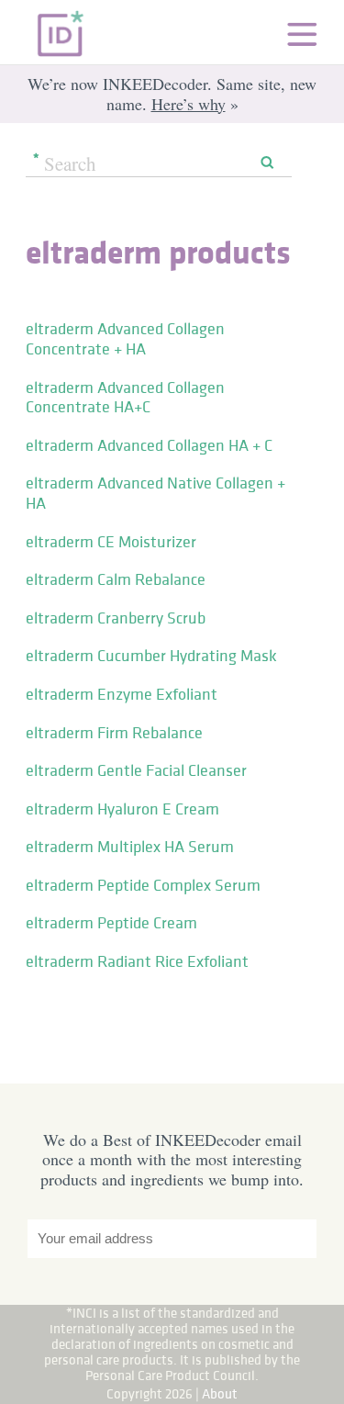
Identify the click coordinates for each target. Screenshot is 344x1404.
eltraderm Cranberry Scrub (115, 618)
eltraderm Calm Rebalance (115, 579)
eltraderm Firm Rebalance (114, 733)
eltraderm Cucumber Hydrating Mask (151, 656)
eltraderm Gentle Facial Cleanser (136, 770)
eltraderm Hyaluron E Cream (122, 809)
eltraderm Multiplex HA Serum (130, 847)
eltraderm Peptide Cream (111, 923)
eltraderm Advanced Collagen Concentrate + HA (125, 339)
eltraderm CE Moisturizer (111, 542)
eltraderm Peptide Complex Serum (143, 885)
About (220, 1393)
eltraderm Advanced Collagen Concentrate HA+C (125, 397)
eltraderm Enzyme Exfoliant (121, 694)
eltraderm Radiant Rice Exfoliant (137, 961)
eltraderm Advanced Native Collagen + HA (155, 493)
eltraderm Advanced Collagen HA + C (149, 445)
